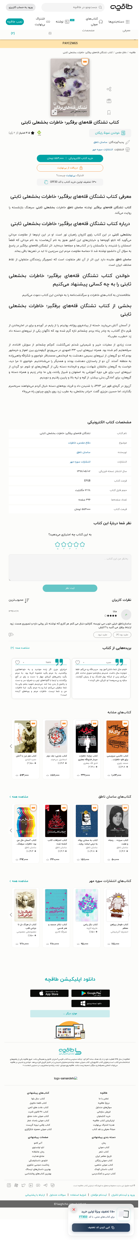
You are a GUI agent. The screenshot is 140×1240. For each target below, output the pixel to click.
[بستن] (74, 1209)
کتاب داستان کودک (103, 1169)
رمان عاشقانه (37, 1151)
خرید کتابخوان (103, 1116)
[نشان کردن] (108, 112)
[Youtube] (37, 1185)
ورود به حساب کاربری (21, 7)
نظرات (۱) (50, 30)
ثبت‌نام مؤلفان (98, 1195)
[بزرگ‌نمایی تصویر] (53, 112)
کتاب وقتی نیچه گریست (37, 1125)
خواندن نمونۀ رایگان (106, 133)
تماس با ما (103, 1098)
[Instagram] (8, 1185)
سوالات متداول (56, 1195)
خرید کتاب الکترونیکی (69, 158)
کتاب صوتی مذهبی (103, 1165)
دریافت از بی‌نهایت (66, 168)
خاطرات (71, 443)
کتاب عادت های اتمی (37, 1107)
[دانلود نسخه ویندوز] (90, 1003)
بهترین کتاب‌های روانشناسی (37, 1173)
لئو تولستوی (37, 1147)
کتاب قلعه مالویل (37, 1103)
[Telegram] (44, 1185)
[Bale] (51, 1185)
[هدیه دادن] (108, 101)
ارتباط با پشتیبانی (34, 1195)
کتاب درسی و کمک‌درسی (102, 1173)
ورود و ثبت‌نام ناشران (122, 1195)
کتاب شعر (103, 1151)
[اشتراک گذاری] (108, 89)
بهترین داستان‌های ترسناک (37, 1169)
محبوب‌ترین (15, 600)
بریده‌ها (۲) (12, 30)
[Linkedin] (30, 1185)
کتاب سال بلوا (37, 1098)
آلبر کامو (37, 1143)
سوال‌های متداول (103, 1107)
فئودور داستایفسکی (37, 1160)
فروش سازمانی (103, 1111)
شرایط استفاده (77, 1195)
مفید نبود (101, 634)
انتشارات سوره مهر (79, 462)
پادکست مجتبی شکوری (37, 1165)
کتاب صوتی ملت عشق (37, 1116)
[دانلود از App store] (48, 993)
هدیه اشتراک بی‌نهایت (102, 1125)
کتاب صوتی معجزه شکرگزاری (37, 1129)
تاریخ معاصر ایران (103, 1156)
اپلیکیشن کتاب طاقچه (103, 1120)
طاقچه (132, 52)
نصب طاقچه (14, 22)
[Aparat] (15, 1185)
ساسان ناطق (83, 452)
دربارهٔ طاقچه (103, 1103)
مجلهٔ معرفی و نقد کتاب (102, 1129)
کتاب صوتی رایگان (102, 1160)
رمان (103, 1143)
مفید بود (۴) (121, 634)
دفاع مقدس (120, 52)
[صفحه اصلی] (121, 7)
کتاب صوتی (102, 1147)
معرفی (126, 30)
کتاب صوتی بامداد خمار (37, 1120)
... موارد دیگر (69, 1013)
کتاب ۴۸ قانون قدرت (37, 1111)
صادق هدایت (37, 1156)
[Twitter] (22, 1185)
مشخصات (88, 30)
